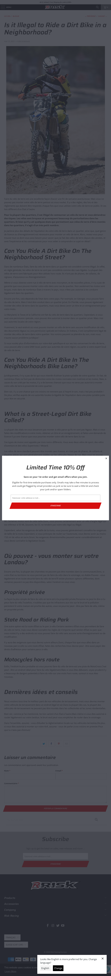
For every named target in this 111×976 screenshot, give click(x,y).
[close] (106, 458)
